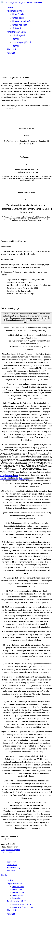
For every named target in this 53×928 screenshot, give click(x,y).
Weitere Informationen (9, 479)
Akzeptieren (5, 476)
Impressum (24, 479)
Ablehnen (14, 476)
